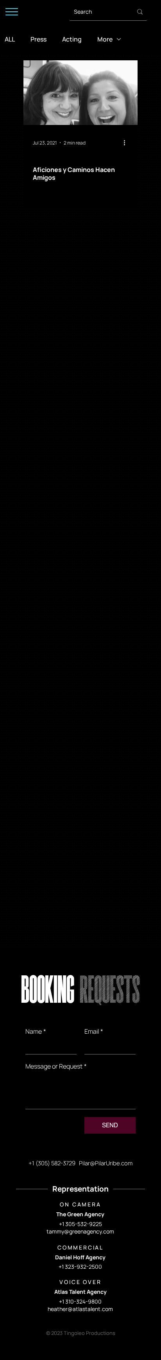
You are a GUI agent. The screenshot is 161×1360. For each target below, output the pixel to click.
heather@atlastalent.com (80, 1309)
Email (93, 1031)
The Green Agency (80, 1214)
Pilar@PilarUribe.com (105, 1163)
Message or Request (56, 1066)
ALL (10, 39)
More (105, 39)
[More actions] (127, 142)
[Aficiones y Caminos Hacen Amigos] (80, 92)
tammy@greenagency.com (80, 1231)
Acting (72, 39)
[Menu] (11, 12)
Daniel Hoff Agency (80, 1257)
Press (38, 39)
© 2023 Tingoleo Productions (80, 1332)
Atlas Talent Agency (80, 1291)
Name (35, 1031)
